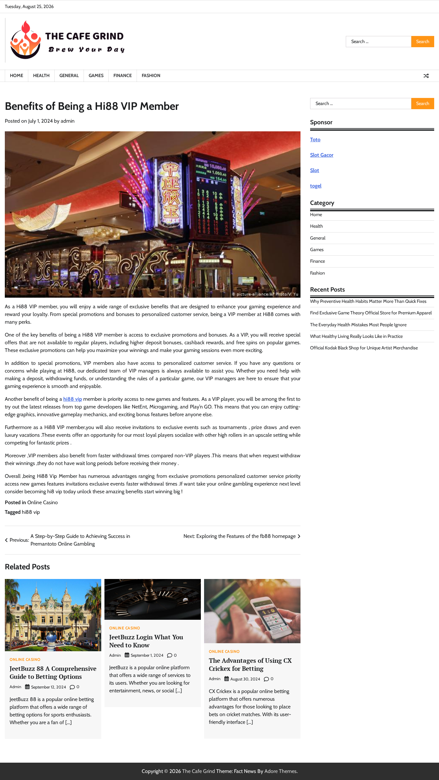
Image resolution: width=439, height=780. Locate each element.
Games (96, 75)
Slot (314, 170)
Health (41, 75)
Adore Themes (280, 771)
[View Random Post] (426, 76)
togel (315, 186)
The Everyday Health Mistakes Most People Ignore (358, 325)
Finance (122, 75)
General (69, 75)
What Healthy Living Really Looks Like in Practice (356, 336)
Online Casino (42, 502)
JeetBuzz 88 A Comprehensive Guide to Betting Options (53, 672)
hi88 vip (72, 399)
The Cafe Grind (198, 771)
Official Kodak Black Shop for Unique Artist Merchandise (364, 348)
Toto (315, 139)
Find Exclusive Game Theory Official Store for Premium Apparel (371, 313)
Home (16, 75)
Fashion (151, 75)
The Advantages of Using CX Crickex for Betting (250, 664)
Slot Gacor (321, 155)
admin (68, 121)
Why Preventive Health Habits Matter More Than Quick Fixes (368, 301)
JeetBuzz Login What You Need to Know (146, 641)
